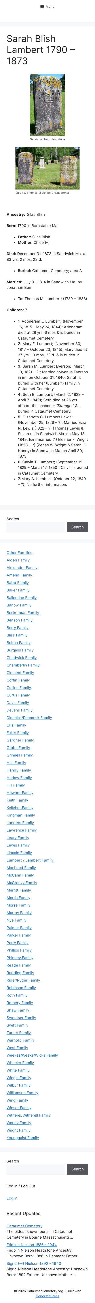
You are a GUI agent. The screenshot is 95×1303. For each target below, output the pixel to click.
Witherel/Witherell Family (29, 1115)
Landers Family (20, 822)
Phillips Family (19, 950)
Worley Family (19, 1123)
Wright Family (18, 1130)
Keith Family (17, 800)
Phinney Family (20, 958)
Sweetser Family (21, 1018)
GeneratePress (47, 1296)
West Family (17, 1048)
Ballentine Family (22, 597)
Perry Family (17, 943)
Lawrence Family (22, 830)
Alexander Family (22, 567)
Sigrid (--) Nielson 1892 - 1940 (34, 1263)
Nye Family (16, 920)
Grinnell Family (20, 755)
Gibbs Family (18, 747)
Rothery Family (20, 1003)
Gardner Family (20, 740)
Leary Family (18, 837)
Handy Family (19, 770)
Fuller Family (18, 732)
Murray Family (19, 913)
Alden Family (18, 560)
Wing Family (17, 1100)
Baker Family (18, 590)
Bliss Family (17, 635)
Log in (12, 1198)
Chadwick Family (22, 657)
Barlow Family (19, 605)
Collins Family (19, 687)
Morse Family (18, 905)
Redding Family (20, 973)
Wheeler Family (20, 1063)
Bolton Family (18, 642)
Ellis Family (16, 725)
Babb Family (18, 582)
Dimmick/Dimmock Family (29, 717)
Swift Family (17, 1025)
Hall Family (16, 762)
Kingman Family (21, 815)
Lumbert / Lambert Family (30, 860)
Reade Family (19, 965)
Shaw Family (18, 1010)
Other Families (19, 552)
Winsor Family (19, 1108)
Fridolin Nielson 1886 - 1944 (32, 1245)
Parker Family (19, 935)
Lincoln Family (19, 853)
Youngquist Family (23, 1138)
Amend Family (19, 575)
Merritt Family (19, 890)
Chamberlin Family (23, 665)
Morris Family (18, 898)
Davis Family (18, 702)
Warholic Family (20, 1040)
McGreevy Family (22, 883)
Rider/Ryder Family (23, 980)
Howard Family (20, 792)
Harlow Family (19, 777)
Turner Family (19, 1033)
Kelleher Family (20, 807)
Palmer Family (19, 928)
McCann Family (20, 875)
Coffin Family (18, 680)
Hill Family (16, 785)
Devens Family (19, 710)
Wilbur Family (18, 1085)
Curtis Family (18, 695)
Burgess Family (20, 650)
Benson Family (19, 620)
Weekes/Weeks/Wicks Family (32, 1055)
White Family (18, 1070)
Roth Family (17, 995)
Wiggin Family (19, 1078)
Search (13, 519)
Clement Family (20, 672)
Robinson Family (21, 988)
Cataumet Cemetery (24, 1226)
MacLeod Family (21, 868)
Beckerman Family (23, 612)
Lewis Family (18, 845)
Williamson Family (22, 1093)
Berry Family (17, 627)
